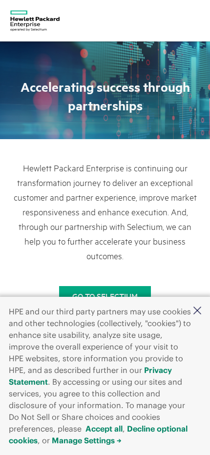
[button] (197, 310)
